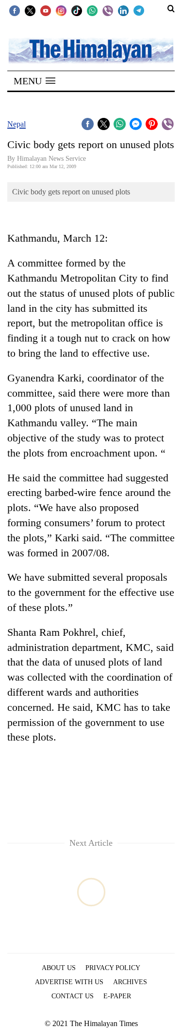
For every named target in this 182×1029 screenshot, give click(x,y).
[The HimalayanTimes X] (30, 10)
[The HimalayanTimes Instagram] (61, 10)
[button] (34, 81)
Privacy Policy (112, 968)
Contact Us (72, 996)
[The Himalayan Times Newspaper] (91, 50)
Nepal (16, 124)
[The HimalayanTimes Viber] (107, 10)
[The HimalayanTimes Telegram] (138, 10)
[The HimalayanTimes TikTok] (76, 10)
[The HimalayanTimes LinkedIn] (123, 10)
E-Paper (117, 996)
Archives (130, 982)
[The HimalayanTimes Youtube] (45, 10)
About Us (59, 968)
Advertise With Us (69, 982)
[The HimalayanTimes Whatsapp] (92, 10)
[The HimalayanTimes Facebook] (14, 10)
